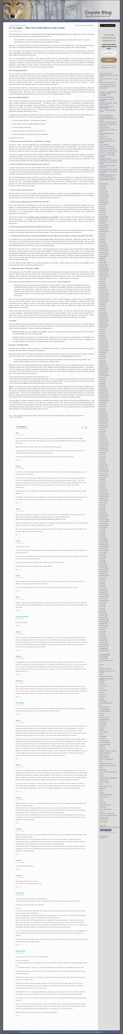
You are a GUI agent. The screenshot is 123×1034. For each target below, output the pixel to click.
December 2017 (104, 319)
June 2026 (103, 187)
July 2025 (102, 206)
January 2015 (103, 392)
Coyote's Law (103, 686)
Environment (103, 701)
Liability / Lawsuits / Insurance (108, 751)
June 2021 (103, 237)
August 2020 (103, 256)
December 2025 (104, 196)
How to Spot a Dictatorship (107, 148)
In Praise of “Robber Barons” (108, 153)
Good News (103, 721)
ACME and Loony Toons (106, 660)
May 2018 (102, 308)
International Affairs (105, 742)
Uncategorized (104, 819)
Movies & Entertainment (106, 759)
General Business (105, 719)
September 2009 (104, 525)
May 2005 (102, 634)
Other (101, 767)
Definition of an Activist (106, 139)
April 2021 (102, 242)
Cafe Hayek (34, 365)
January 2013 (103, 442)
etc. (101, 705)
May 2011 (102, 483)
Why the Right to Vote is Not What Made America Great (108, 179)
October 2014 (103, 398)
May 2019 (102, 283)
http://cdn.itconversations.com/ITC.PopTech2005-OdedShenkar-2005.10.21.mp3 (41, 519)
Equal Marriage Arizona (106, 703)
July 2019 (102, 279)
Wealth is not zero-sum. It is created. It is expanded (30, 331)
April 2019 (102, 285)
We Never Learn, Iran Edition (108, 82)
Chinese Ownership (23, 415)
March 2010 (103, 513)
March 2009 (103, 538)
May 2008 (102, 558)
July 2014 (102, 404)
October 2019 (103, 273)
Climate (102, 682)
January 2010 (103, 517)
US (83, 415)
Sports (101, 799)
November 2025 (104, 198)
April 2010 (102, 510)
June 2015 (103, 381)
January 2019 (103, 292)
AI (100, 662)
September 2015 (104, 375)
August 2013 (103, 427)
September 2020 (104, 254)
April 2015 (102, 385)
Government (47, 415)
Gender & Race (104, 717)
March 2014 (103, 412)
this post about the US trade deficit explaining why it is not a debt (54, 34)
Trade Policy (103, 807)
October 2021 (103, 229)
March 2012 (103, 463)
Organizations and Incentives (108, 765)
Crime (101, 688)
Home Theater (104, 732)
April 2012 (102, 460)
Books (101, 674)
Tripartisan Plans (104, 817)
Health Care (103, 726)
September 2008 (104, 550)
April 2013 (102, 435)
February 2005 (104, 640)
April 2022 (102, 223)
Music (101, 761)
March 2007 (103, 588)
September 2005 (104, 625)
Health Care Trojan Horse (107, 146)
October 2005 (103, 623)
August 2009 (103, 527)
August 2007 (103, 577)
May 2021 (102, 239)
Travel (101, 811)
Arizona (102, 664)
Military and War (104, 755)
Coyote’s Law (103, 137)
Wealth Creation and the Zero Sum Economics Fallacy (108, 175)
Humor (101, 734)
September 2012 (104, 450)
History (102, 728)
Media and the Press (105, 753)
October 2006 (103, 598)
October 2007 (103, 573)
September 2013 (104, 425)
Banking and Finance (105, 668)
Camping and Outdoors (106, 676)
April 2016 (102, 360)
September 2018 (104, 300)
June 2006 (103, 606)
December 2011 (104, 469)
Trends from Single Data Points (108, 815)
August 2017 (103, 327)
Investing (102, 746)
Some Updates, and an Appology (84, 25)
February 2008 (104, 565)
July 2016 (102, 354)
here (51, 67)
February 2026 (104, 192)
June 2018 (103, 306)
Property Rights (104, 780)
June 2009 (103, 531)
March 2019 (103, 287)
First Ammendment (105, 711)
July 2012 (102, 454)
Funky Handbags (104, 144)
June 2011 (102, 481)
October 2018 (103, 298)
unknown (19, 875)
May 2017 (102, 333)
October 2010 (103, 498)
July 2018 (102, 304)
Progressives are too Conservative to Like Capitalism (108, 159)
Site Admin (103, 838)
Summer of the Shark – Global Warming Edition (108, 103)
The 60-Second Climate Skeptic (108, 169)
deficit (35, 415)
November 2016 (104, 346)
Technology (103, 803)
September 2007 (104, 575)
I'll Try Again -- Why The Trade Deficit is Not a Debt (37, 28)
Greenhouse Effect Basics (107, 97)
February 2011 (104, 490)
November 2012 (104, 446)
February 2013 (104, 440)
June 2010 (103, 506)
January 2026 (103, 194)
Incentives (103, 738)
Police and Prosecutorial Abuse (108, 772)
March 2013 (103, 438)
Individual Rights (104, 740)
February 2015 (104, 390)
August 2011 (103, 477)
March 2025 (103, 214)
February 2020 (104, 264)
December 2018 (104, 294)
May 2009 (102, 533)
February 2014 (104, 415)
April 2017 (102, 335)
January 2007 (103, 592)
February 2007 (104, 590)
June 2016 (103, 356)
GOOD (40, 415)
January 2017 (103, 342)
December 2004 (104, 644)
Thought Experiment (71, 415)
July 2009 (102, 529)
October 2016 (103, 348)
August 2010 (103, 502)
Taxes (101, 801)
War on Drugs (103, 822)
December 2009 (104, 519)
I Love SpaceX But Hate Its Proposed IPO (107, 87)
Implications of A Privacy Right (108, 151)
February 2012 (104, 465)
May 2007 (102, 583)
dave (17, 433)
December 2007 (104, 569)
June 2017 (103, 331)
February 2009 (104, 540)
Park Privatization (38, 21)
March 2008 (103, 563)
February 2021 (104, 246)
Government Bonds (58, 415)
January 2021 (103, 248)
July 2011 (102, 479)
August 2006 (103, 602)
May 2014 (102, 408)
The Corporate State (105, 805)
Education (102, 696)
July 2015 (102, 379)
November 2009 (104, 521)
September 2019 (104, 275)
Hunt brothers (45, 160)
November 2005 (104, 621)
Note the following (64, 281)
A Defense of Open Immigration (108, 122)
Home (10, 21)
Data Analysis (103, 690)
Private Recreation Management (109, 778)
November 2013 (104, 421)
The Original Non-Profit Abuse (108, 84)
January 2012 (103, 467)
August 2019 (103, 277)
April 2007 (102, 586)
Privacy (102, 776)
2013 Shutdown (104, 656)
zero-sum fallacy (23, 383)
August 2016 (103, 352)
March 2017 (103, 337)
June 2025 (103, 208)
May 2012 (102, 458)
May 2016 (102, 358)
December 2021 (104, 225)
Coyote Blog (98, 12)
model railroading (104, 757)
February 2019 (104, 289)
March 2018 (103, 312)
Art (100, 666)
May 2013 (102, 433)
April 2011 (102, 485)
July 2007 (102, 579)
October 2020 (103, 252)
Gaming (102, 713)
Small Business (104, 797)
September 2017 (104, 325)
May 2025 (102, 210)
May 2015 (102, 383)
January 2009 (103, 542)
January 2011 (103, 492)
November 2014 (104, 396)
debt (31, 415)
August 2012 (103, 452)
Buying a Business (105, 128)
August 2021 (103, 233)
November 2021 (104, 227)
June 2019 (103, 281)
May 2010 (102, 508)
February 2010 (104, 515)
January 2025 (103, 219)
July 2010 (102, 504)
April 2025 (102, 212)
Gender (102, 715)
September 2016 (104, 350)
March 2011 (103, 488)
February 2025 (104, 217)
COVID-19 (102, 684)
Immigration (103, 736)
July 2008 (102, 554)
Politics (102, 774)
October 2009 (103, 523)
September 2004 (104, 650)
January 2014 (103, 417)
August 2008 (103, 552)
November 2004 (104, 646)
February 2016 (104, 365)
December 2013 (104, 419)
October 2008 (103, 548)
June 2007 (103, 581)
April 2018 (102, 310)
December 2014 (104, 394)
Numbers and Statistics (106, 763)
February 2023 (104, 221)
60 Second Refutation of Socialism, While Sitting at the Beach (108, 118)
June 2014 (103, 406)
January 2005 (103, 642)
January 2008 (103, 567)
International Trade (105, 744)
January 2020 (103, 267)
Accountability (104, 658)
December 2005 (104, 619)
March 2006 (103, 613)
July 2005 (102, 629)
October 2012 (103, 448)
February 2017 (104, 340)
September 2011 (104, 475)
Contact (62, 21)
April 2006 (102, 611)
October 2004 (103, 648)
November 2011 (104, 471)
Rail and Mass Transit (106, 786)
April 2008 (102, 561)
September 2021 (104, 231)
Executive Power (104, 707)
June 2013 (103, 431)
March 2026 (103, 189)
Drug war (102, 692)
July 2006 (102, 604)
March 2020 (103, 262)
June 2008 (103, 556)
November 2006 (104, 596)
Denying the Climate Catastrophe (105, 94)
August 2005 (103, 627)
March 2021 (103, 244)
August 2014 (103, 402)
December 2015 (104, 369)
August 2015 (103, 377)
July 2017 (102, 329)
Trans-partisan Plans (105, 809)
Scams (102, 790)
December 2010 (104, 494)
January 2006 (103, 617)
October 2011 (103, 473)
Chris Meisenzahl (22, 617)
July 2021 (102, 235)
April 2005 (102, 636)
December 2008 (104, 544)
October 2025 (103, 200)
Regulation (103, 788)
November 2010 (104, 496)
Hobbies (102, 730)
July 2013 (102, 429)
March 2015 (103, 387)
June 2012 (103, 456)
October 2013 (103, 423)
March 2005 (103, 638)
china (14, 415)
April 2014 (102, 410)
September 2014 (104, 400)
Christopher (20, 703)
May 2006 (102, 609)
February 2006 (104, 615)
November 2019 (104, 271)
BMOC (28, 21)
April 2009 (102, 536)
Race (101, 784)
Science (102, 792)
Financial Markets (105, 709)
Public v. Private (104, 782)
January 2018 (103, 317)
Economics (19, 417)
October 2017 (103, 323)
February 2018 (104, 315)
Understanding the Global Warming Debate (107, 107)
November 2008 (104, 546)
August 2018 (103, 302)
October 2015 (103, 373)
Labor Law (102, 749)
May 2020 (102, 258)
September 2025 (104, 202)
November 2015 (104, 371)
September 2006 (104, 600)
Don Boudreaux (67, 356)
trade (79, 415)
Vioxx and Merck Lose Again (18, 25)
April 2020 (102, 260)
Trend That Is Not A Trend (107, 813)
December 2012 (104, 444)
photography (103, 769)
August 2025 (103, 204)
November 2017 (104, 321)
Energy (102, 699)
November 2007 (104, 571)
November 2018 (104, 296)
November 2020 (104, 250)
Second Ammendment (106, 794)
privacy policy (105, 67)
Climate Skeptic (19, 21)
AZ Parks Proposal (52, 21)
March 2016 (103, 362)
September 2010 (104, 500)
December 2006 (104, 594)
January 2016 (103, 367)
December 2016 (104, 344)
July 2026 (102, 185)
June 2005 (103, 631)
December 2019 (104, 269)
